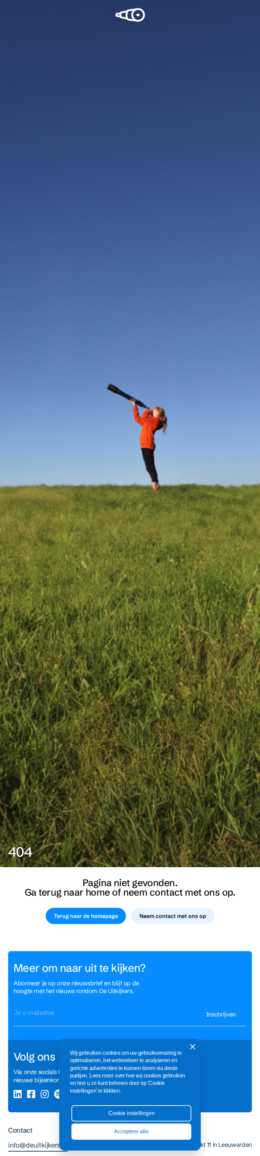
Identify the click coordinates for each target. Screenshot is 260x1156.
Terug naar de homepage (86, 916)
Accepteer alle (131, 1131)
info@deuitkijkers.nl (38, 1145)
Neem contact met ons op (172, 916)
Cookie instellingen (131, 1113)
